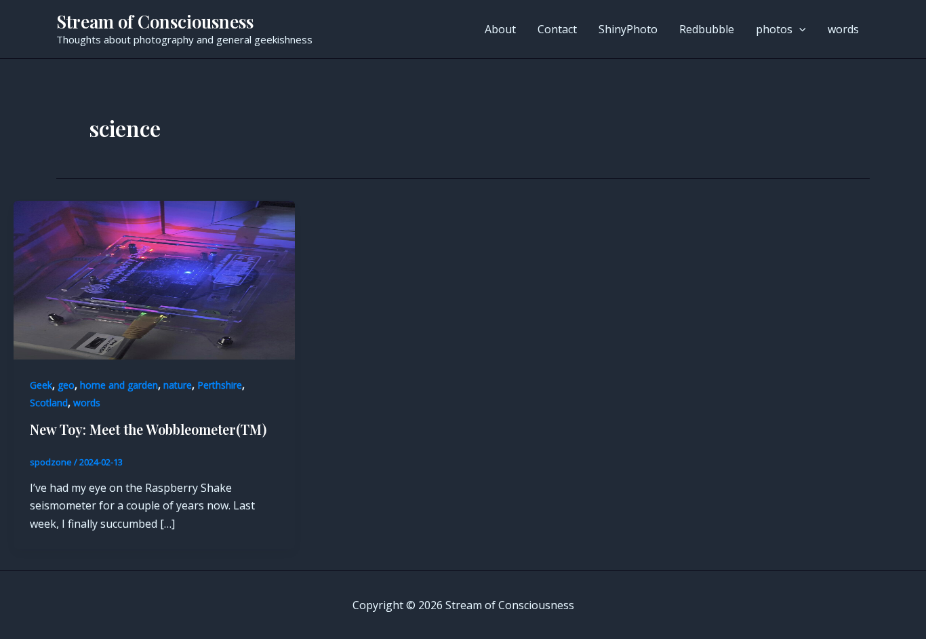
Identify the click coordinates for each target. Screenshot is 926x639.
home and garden (119, 385)
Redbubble (706, 29)
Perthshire (219, 385)
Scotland (49, 402)
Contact (557, 29)
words (843, 29)
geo (66, 385)
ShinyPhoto (628, 29)
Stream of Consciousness (155, 21)
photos (774, 29)
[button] (799, 29)
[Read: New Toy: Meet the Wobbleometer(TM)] (154, 279)
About (500, 29)
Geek (41, 385)
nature (177, 385)
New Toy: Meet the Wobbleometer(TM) (148, 429)
